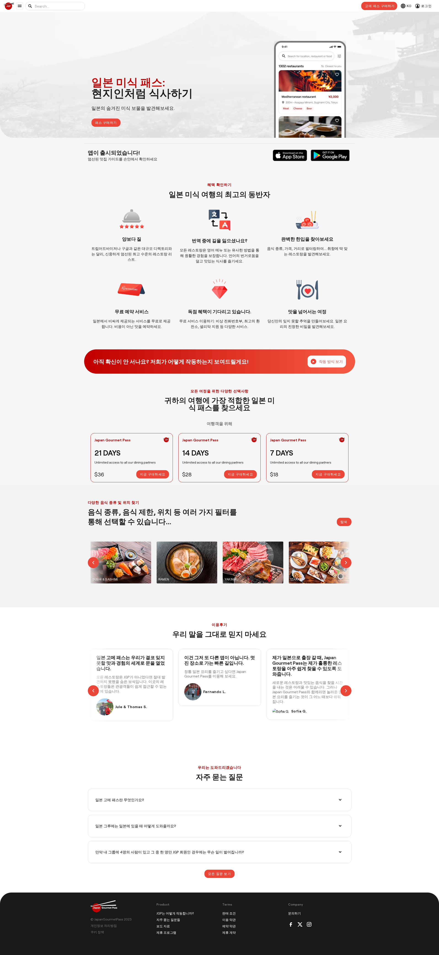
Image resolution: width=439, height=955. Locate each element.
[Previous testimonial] (99, 690)
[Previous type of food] (99, 562)
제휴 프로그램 (166, 932)
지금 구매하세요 (152, 474)
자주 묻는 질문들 (168, 920)
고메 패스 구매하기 (380, 6)
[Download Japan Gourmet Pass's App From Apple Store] (290, 155)
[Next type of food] (340, 562)
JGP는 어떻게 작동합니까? (175, 913)
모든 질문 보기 (219, 874)
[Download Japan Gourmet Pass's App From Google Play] (330, 155)
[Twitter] (300, 924)
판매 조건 (229, 913)
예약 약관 (229, 926)
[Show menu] (19, 6)
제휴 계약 (229, 932)
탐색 (344, 522)
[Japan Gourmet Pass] (10, 6)
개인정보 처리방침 (104, 926)
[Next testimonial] (340, 690)
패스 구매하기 (106, 122)
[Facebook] (291, 924)
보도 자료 (163, 926)
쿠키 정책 (97, 932)
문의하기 (294, 913)
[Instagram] (309, 924)
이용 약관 (229, 920)
